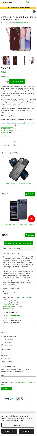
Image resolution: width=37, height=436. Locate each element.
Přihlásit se (6, 388)
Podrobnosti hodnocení (22, 23)
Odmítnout (9, 431)
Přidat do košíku (18, 81)
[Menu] (34, 11)
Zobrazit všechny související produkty (18, 243)
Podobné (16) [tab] (11, 249)
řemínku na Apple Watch (8, 131)
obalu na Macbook (6, 129)
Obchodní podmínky (6, 361)
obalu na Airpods (5, 125)
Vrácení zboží (5, 356)
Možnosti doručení (6, 76)
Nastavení (17, 425)
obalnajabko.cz (8, 342)
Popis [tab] (4, 249)
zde (24, 420)
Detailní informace (6, 136)
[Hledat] (24, 11)
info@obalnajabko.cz (10, 337)
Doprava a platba (6, 353)
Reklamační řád (5, 359)
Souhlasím (26, 431)
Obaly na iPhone (15, 316)
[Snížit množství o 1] (8, 82)
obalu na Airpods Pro (7, 127)
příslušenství (5, 132)
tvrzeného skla (24, 123)
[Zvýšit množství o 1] (8, 80)
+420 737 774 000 (8, 339)
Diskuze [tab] (18, 249)
